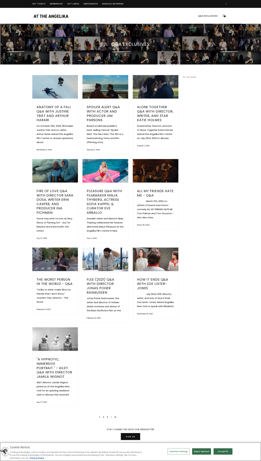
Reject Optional (201, 451)
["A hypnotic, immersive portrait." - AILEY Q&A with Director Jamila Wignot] (55, 339)
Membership (56, 4)
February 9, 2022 (44, 309)
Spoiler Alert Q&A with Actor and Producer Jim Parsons (103, 113)
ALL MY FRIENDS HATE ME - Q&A (155, 193)
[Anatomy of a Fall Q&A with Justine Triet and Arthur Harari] (55, 87)
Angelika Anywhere (113, 4)
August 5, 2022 (143, 146)
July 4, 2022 (92, 238)
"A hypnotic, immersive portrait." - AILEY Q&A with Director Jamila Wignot (54, 368)
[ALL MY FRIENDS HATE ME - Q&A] (155, 171)
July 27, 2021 (42, 402)
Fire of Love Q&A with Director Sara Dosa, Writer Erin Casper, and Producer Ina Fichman (55, 202)
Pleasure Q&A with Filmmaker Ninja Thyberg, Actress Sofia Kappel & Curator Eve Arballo (104, 202)
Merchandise (91, 4)
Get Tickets (39, 4)
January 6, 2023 (93, 150)
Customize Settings (178, 451)
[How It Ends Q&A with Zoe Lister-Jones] (155, 260)
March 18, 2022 (143, 225)
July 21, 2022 (42, 238)
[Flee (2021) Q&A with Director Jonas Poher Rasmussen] (105, 260)
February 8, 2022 (94, 318)
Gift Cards (73, 4)
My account (189, 77)
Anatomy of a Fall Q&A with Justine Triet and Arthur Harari (54, 113)
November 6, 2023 (44, 150)
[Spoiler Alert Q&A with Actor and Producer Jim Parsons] (105, 87)
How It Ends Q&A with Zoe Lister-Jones (152, 283)
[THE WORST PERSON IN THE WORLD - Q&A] (55, 260)
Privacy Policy (37, 457)
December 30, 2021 (145, 314)
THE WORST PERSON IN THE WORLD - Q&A (55, 281)
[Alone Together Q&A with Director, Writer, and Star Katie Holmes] (155, 87)
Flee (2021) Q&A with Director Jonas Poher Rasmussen (100, 286)
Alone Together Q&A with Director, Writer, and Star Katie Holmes (155, 113)
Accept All (223, 451)
